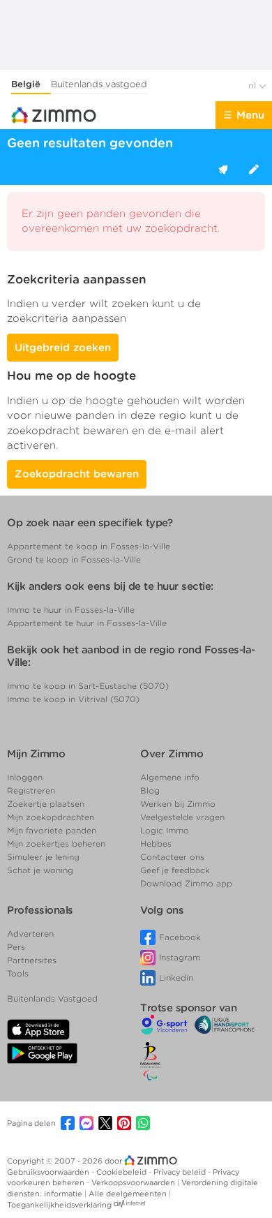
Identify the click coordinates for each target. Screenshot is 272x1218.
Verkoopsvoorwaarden (134, 1182)
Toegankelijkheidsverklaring (59, 1205)
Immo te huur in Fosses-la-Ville (71, 609)
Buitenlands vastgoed (99, 84)
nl (253, 85)
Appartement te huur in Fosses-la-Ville (87, 623)
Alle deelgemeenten (129, 1193)
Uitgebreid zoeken (63, 347)
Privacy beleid (180, 1172)
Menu (250, 115)
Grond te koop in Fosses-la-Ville (74, 559)
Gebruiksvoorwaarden (49, 1172)
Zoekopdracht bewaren (77, 474)
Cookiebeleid (122, 1172)
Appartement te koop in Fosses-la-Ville (88, 546)
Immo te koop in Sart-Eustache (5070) (88, 686)
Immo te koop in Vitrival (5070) (73, 699)
